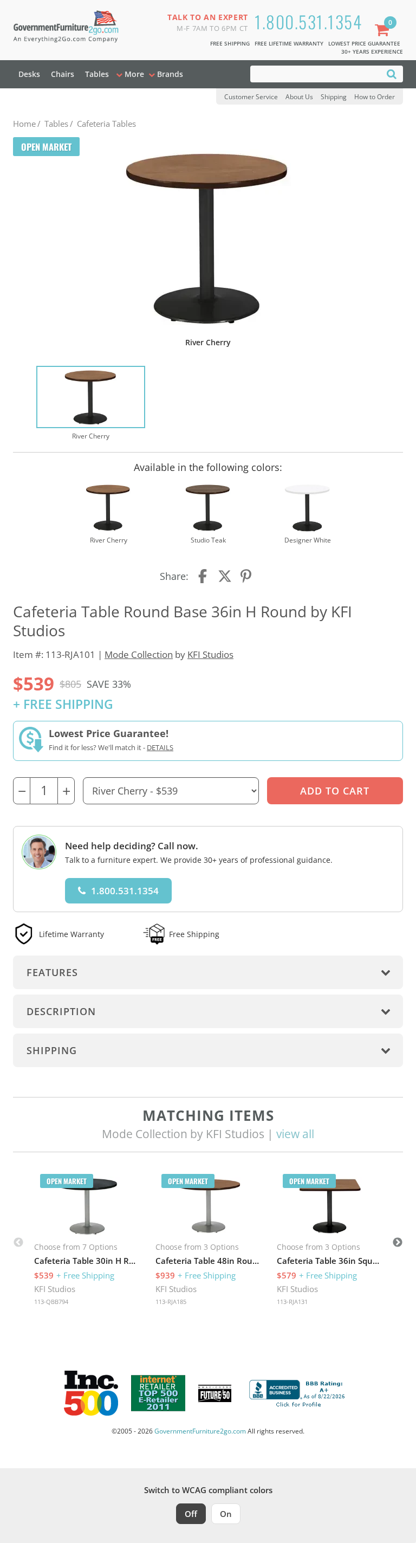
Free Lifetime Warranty (289, 43)
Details (160, 747)
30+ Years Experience (372, 51)
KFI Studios (210, 654)
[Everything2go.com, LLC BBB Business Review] (298, 1392)
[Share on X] (225, 576)
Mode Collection (139, 654)
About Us (299, 96)
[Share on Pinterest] (246, 576)
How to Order (374, 96)
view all (295, 1133)
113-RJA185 (170, 1301)
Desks (29, 74)
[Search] (391, 73)
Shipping (334, 96)
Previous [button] (18, 1242)
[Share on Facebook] (203, 576)
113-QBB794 (51, 1301)
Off (191, 1513)
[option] (91, 404)
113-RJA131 (292, 1301)
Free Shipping (230, 43)
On (226, 1513)
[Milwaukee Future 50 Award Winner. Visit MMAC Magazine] (214, 1393)
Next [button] (397, 1242)
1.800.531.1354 (308, 21)
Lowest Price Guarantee (364, 43)
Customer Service (251, 96)
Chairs (62, 74)
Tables (97, 74)
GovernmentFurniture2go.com (200, 1431)
